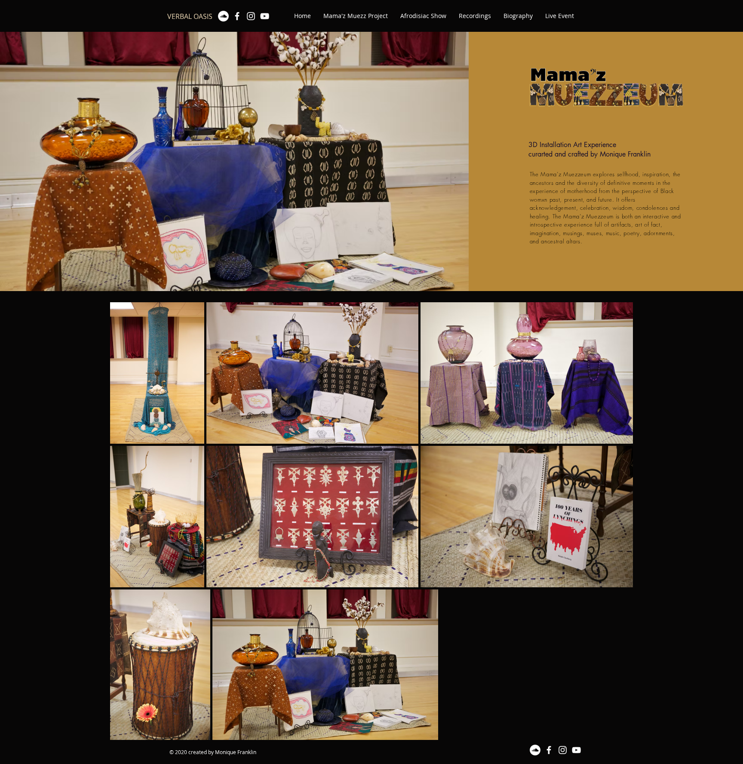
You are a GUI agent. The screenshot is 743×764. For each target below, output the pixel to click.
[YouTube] (264, 16)
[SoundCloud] (223, 16)
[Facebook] (237, 16)
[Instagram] (251, 16)
